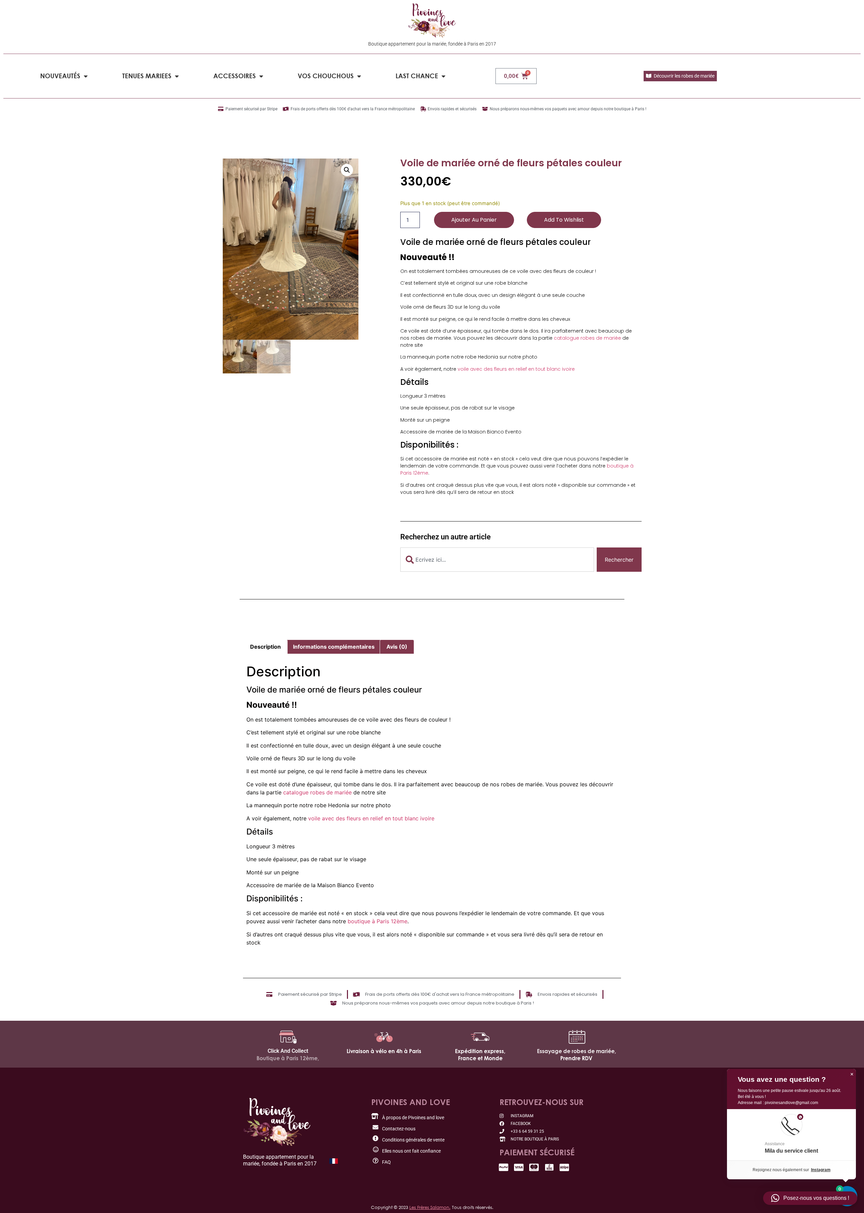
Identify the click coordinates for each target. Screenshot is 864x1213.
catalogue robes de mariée (587, 338)
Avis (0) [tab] (396, 646)
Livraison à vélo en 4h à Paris (384, 1051)
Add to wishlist (564, 220)
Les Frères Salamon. (430, 1207)
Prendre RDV (576, 1058)
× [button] (852, 1074)
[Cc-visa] (519, 1167)
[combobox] (497, 559)
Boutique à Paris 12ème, (287, 1058)
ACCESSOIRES (234, 76)
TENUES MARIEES (146, 76)
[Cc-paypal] (504, 1167)
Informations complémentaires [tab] (334, 646)
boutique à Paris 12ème (377, 921)
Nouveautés (60, 76)
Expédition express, (480, 1051)
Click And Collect (288, 1051)
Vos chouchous (326, 76)
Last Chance (417, 76)
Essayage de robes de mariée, (576, 1051)
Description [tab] (265, 646)
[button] (347, 170)
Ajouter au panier (474, 220)
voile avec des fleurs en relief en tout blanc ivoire (516, 369)
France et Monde (480, 1058)
